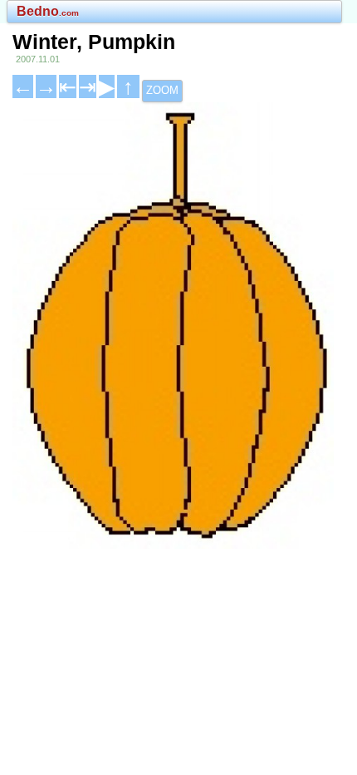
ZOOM (162, 90)
